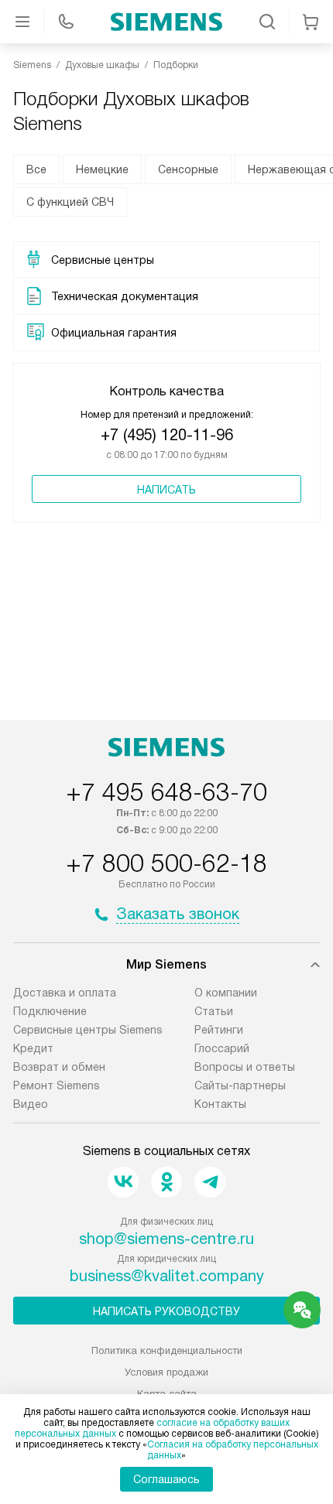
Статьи (213, 1011)
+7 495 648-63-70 (166, 792)
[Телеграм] (209, 1182)
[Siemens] (166, 21)
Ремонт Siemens (56, 1085)
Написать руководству (166, 1311)
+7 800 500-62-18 (166, 863)
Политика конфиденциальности (166, 1350)
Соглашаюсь (166, 1479)
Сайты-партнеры (240, 1085)
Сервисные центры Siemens (88, 1030)
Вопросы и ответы (244, 1067)
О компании (225, 992)
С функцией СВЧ (70, 202)
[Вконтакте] (123, 1182)
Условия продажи (166, 1372)
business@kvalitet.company (167, 1275)
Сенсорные (188, 169)
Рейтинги (218, 1030)
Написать (166, 490)
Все (36, 169)
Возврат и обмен (59, 1067)
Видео (30, 1104)
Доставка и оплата (64, 992)
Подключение (50, 1011)
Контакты (220, 1104)
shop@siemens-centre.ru (166, 1238)
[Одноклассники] (166, 1182)
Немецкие (102, 169)
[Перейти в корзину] (310, 21)
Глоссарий (221, 1048)
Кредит (33, 1048)
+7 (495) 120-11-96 (167, 434)
